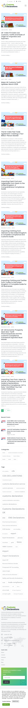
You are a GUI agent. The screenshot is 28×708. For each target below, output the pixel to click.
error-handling (16, 529)
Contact (3, 655)
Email (4, 674)
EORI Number (6, 529)
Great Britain (5, 542)
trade (3, 582)
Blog (2, 662)
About (2, 652)
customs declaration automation (10, 500)
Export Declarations (8, 538)
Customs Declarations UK (13, 511)
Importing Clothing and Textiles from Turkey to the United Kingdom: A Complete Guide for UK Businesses (14, 283)
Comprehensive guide (7, 480)
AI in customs (5, 471)
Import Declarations (10, 556)
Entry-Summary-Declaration (9, 522)
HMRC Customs (7, 546)
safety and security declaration (9, 574)
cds (13, 471)
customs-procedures (20, 488)
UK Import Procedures (18, 593)
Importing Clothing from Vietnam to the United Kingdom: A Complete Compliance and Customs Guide (14, 234)
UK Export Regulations (16, 590)
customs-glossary (7, 488)
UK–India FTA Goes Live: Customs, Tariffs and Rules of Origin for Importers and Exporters (13, 35)
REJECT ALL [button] (15, 701)
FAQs (2, 659)
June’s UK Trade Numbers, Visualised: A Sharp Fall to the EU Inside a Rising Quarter (17, 431)
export (13, 533)
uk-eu (18, 586)
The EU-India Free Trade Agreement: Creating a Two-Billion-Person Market (12, 134)
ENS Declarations (16, 517)
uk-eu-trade (5, 590)
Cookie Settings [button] (6, 701)
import (5, 551)
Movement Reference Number (10, 563)
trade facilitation (5, 586)
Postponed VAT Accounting (10, 567)
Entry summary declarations (9, 525)
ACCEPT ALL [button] (6, 704)
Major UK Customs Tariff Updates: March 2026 (11, 83)
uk (13, 586)
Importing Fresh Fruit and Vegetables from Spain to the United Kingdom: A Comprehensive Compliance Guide (13, 185)
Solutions (3, 657)
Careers (3, 664)
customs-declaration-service (13, 484)
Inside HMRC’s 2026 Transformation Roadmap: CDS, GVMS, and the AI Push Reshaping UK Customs (16, 422)
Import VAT (5, 560)
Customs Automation (7, 491)
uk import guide (6, 594)
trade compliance (15, 582)
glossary (20, 538)
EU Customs (5, 533)
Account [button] (11, 1)
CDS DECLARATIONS (12, 476)
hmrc (19, 542)
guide (12, 542)
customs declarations (9, 504)
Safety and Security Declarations (12, 578)
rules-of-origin (6, 571)
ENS (3, 518)
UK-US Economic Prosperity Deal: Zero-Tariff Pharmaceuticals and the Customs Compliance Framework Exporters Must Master (12, 334)
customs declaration (12, 496)
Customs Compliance (20, 491)
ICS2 (16, 546)
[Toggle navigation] (25, 5)
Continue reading (5, 55)
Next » (9, 410)
